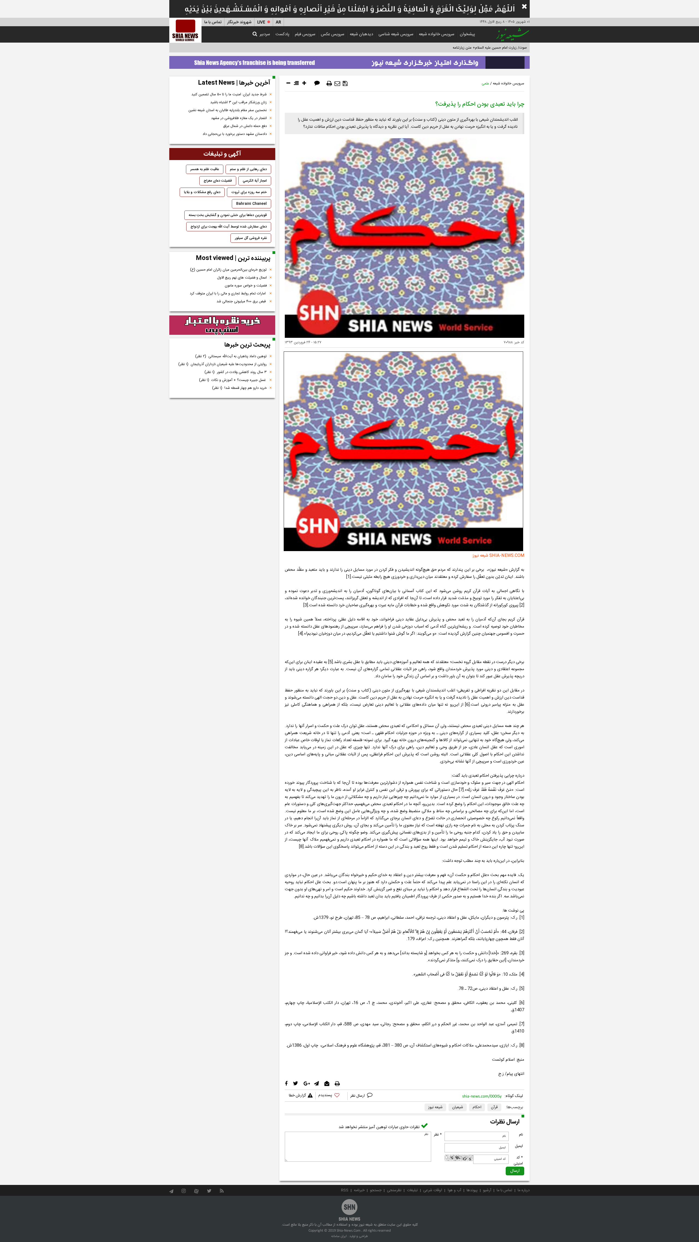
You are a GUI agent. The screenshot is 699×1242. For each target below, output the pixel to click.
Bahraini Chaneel (251, 204)
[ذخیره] (345, 84)
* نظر (438, 1135)
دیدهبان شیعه (361, 34)
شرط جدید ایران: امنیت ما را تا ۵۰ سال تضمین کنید (229, 94)
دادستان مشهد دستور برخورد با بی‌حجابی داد (235, 134)
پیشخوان (467, 34)
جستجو (375, 1190)
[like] (331, 1096)
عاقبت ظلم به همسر (204, 169)
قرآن (494, 1107)
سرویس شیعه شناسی (395, 34)
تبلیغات (412, 1190)
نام (521, 1135)
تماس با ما (212, 22)
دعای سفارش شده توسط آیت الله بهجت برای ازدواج (229, 227)
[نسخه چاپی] (329, 84)
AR (278, 22)
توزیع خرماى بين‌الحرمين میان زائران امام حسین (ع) (228, 270)
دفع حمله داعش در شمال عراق (245, 126)
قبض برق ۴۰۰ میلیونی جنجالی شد (242, 301)
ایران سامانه (339, 1236)
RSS (344, 1190)
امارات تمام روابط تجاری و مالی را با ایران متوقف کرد (228, 294)
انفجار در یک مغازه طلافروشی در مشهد (239, 118)
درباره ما (524, 1190)
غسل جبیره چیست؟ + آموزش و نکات (233, 380)
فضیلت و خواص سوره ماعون (246, 286)
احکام (477, 1107)
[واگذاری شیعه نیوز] (349, 61)
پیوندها (472, 1190)
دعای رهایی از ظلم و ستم (248, 169)
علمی (485, 84)
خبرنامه (359, 1190)
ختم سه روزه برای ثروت (249, 192)
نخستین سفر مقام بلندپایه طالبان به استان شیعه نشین (227, 110)
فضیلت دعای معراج (218, 181)
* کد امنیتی (518, 1161)
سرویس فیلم (305, 34)
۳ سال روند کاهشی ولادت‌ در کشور (236, 372)
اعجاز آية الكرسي (255, 181)
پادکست (282, 34)
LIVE (261, 22)
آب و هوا (454, 1190)
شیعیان (457, 1107)
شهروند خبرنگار (239, 22)
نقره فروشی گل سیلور (251, 238)
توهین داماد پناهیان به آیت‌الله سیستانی (231, 356)
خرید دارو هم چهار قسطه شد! (239, 388)
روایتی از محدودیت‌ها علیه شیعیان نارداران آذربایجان (222, 364)
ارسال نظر (358, 1096)
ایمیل (519, 1146)
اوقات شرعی (432, 1190)
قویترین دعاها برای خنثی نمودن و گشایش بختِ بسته (228, 215)
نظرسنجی (394, 1190)
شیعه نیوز (435, 1107)
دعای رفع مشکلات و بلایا (202, 192)
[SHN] (185, 30)
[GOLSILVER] (222, 325)
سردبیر (265, 34)
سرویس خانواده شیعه (436, 34)
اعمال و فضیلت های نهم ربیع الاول (242, 278)
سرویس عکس (332, 34)
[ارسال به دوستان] (337, 84)
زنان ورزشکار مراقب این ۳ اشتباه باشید (238, 102)
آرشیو (487, 1190)
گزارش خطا (297, 1095)
